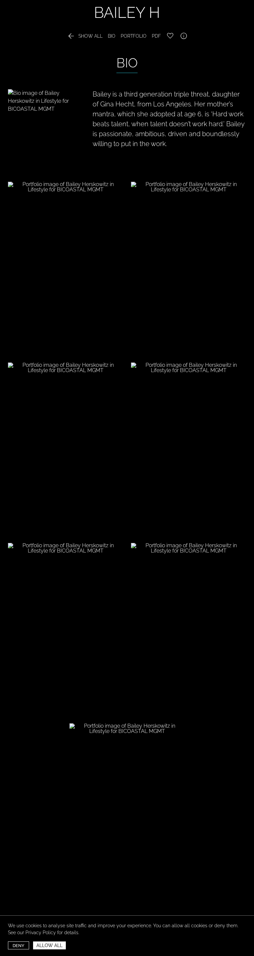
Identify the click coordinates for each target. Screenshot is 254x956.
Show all (84, 36)
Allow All (49, 945)
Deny (18, 945)
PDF (156, 36)
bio (111, 36)
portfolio (134, 36)
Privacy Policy (40, 932)
